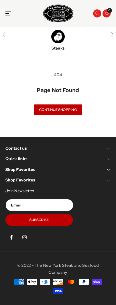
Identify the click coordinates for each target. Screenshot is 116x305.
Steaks (58, 48)
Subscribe (39, 220)
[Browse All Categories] (8, 13)
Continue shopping (58, 109)
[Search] (97, 13)
